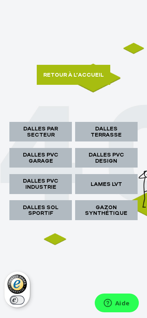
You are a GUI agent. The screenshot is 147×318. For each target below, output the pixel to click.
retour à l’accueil (73, 74)
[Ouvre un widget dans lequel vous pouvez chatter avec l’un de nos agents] (116, 304)
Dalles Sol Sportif (40, 210)
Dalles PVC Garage (40, 157)
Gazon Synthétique (106, 210)
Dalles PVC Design (106, 157)
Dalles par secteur (40, 131)
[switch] (17, 300)
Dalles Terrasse (106, 131)
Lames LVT (106, 184)
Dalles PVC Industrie (40, 183)
